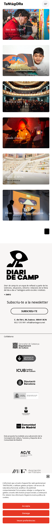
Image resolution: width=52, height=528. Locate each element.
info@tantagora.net (36, 322)
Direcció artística (12, 33)
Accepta (26, 506)
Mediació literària (12, 72)
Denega (26, 513)
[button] (48, 476)
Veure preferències (26, 520)
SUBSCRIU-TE (29, 311)
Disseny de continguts (31, 33)
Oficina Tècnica (12, 36)
